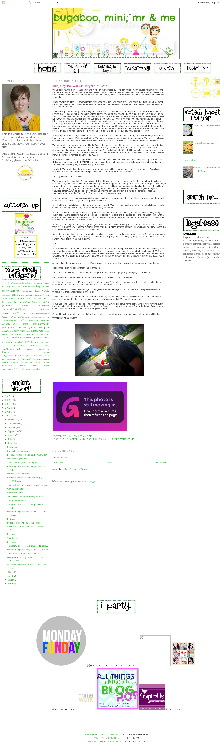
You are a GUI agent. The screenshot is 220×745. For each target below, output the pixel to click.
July (10, 439)
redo (9, 337)
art (3, 286)
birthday (26, 286)
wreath (22, 365)
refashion (17, 337)
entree (29, 298)
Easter (4, 298)
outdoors (39, 327)
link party (29, 320)
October (12, 427)
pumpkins (39, 334)
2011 (8, 411)
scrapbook (19, 342)
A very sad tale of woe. (17, 500)
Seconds (11, 533)
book (33, 286)
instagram (34, 317)
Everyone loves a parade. (203, 142)
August (11, 435)
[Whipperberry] (183, 665)
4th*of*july (6, 283)
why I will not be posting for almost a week (27, 484)
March (11, 579)
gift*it (46, 302)
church (37, 290)
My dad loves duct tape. (18, 473)
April (10, 575)
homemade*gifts (13, 313)
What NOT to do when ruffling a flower (25, 496)
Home (109, 462)
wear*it (5, 362)
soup (41, 342)
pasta (28, 331)
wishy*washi (7, 365)
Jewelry (42, 316)
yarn (46, 365)
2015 (8, 396)
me (47, 320)
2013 (8, 403)
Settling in (12, 446)
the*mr (45, 352)
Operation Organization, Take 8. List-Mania (27, 549)
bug (38, 286)
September (13, 431)
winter (46, 362)
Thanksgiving (8, 352)
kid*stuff (18, 320)
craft (14, 294)
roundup (10, 342)
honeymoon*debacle (40, 313)
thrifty (46, 355)
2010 (8, 415)
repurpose (37, 337)
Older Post (161, 462)
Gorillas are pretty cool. (18, 488)
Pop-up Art (12, 541)
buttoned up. (13, 518)
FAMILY (44, 298)
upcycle (16, 358)
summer (34, 345)
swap (47, 345)
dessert (29, 295)
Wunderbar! (12, 537)
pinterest (5, 334)
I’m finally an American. (18, 450)
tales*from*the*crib (11, 348)
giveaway (7, 305)
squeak (4, 345)
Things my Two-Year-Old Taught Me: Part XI (27, 545)
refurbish (27, 337)
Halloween (44, 305)
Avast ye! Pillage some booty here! (23, 462)
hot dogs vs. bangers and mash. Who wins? (27, 454)
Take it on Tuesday (106, 738)
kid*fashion (7, 320)
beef (18, 286)
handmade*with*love (13, 309)
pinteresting (15, 334)
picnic (47, 331)
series (29, 341)
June (10, 443)
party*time (19, 330)
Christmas (27, 290)
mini (25, 323)
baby (8, 286)
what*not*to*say (26, 362)
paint (46, 327)
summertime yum (15, 492)
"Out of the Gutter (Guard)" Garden (23, 553)
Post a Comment (60, 457)
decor (22, 295)
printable (30, 334)
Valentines (37, 358)
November (13, 423)
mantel (42, 320)
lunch (36, 320)
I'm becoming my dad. (17, 458)
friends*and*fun (27, 302)
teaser (29, 348)
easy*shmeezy (16, 298)
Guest (25, 305)
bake (13, 286)
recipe (4, 338)
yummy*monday (32, 369)
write (35, 365)
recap (46, 334)
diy (35, 295)
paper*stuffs (7, 330)
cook (45, 290)
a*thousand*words (40, 282)
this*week (38, 355)
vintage (46, 358)
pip (23, 334)
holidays (44, 309)
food (16, 302)
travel (4, 358)
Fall (35, 298)
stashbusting (19, 345)
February (12, 583)
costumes (6, 295)
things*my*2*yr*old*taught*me (17, 355)
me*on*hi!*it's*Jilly (10, 324)
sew (36, 342)
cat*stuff (45, 286)
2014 (8, 399)
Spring (46, 342)
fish (11, 302)
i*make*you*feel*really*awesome (16, 317)
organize (31, 327)
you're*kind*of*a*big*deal (13, 369)
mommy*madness (10, 327)
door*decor (43, 295)
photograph (37, 330)
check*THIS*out (11, 290)
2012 (8, 407)
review (46, 337)
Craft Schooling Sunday (100, 734)
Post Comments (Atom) (76, 469)
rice (3, 342)
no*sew (22, 327)
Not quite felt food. (190, 160)
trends (9, 358)
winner (38, 362)
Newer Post (57, 462)
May (10, 571)
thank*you (44, 348)
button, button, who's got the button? (24, 522)
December (13, 419)
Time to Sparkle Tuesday (104, 741)
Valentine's (26, 358)
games (38, 302)
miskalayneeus (41, 323)
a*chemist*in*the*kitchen (20, 283)
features (5, 302)
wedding (14, 362)
